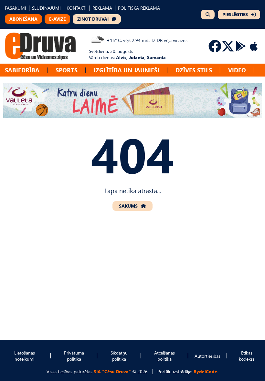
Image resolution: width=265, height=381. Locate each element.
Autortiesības (207, 356)
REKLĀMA (102, 8)
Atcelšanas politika (164, 356)
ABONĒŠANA (23, 19)
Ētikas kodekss (247, 356)
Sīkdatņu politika (119, 356)
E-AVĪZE (57, 19)
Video (237, 70)
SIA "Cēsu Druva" (112, 371)
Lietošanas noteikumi (24, 356)
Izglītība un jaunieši (126, 70)
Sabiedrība (22, 70)
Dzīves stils (193, 70)
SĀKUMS (128, 206)
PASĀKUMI (15, 8)
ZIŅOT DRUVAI (93, 19)
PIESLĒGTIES (235, 14)
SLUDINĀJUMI (46, 8)
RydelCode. (206, 371)
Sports (67, 70)
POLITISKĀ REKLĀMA (139, 8)
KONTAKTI (77, 8)
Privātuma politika (74, 356)
